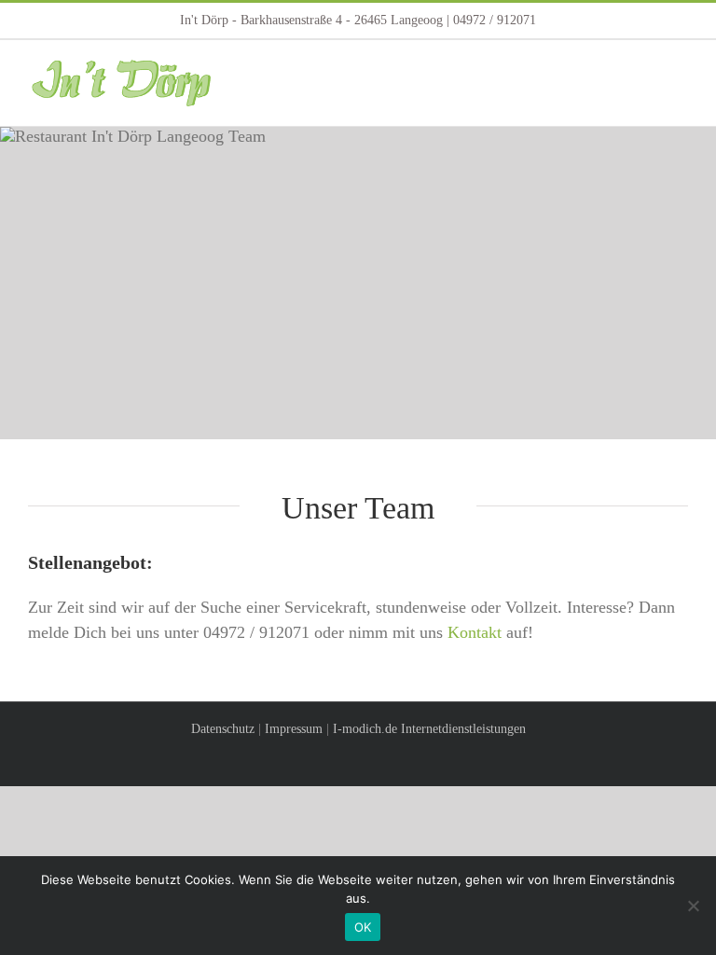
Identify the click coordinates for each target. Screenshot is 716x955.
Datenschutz (223, 729)
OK (363, 927)
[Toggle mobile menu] (680, 68)
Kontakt (475, 632)
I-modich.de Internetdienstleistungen (429, 729)
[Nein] (692, 905)
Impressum (294, 729)
